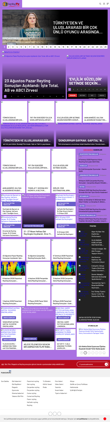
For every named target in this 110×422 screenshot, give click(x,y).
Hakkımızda (74, 387)
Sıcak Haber (59, 390)
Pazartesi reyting (33, 381)
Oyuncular (15, 390)
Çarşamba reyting (33, 387)
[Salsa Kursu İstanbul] (10, 52)
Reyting (82, 95)
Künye (72, 381)
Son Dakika (5, 381)
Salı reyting (31, 384)
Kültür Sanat (47, 384)
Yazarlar (58, 387)
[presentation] (81, 352)
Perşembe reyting (33, 390)
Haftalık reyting (32, 402)
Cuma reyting (31, 393)
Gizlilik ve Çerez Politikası (78, 384)
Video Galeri (59, 384)
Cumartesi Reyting (33, 396)
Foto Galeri (59, 381)
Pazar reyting (31, 399)
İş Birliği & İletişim (76, 390)
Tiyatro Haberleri (61, 393)
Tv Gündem (46, 381)
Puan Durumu (6, 372)
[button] (4, 47)
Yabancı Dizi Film (17, 396)
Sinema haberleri (102, 96)
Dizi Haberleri (92, 96)
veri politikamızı (81, 419)
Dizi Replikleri (16, 384)
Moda (45, 387)
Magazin (72, 95)
